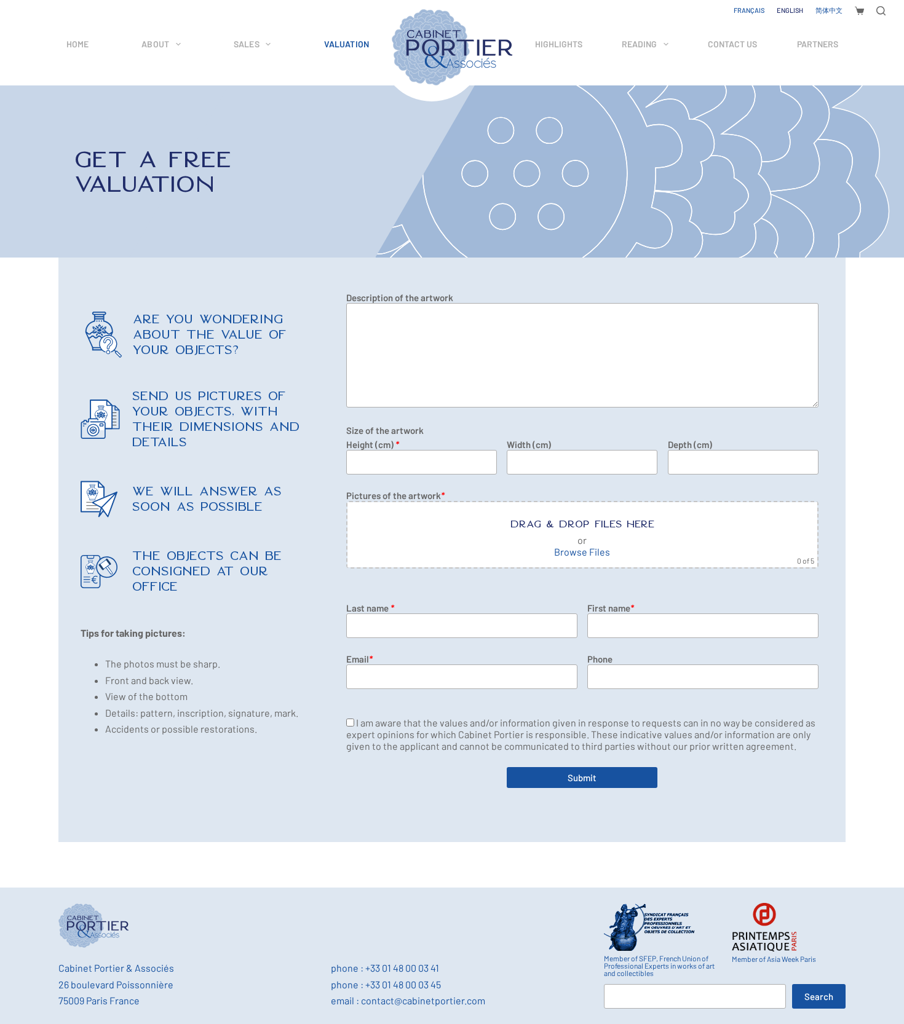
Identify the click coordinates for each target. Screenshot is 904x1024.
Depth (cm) (690, 444)
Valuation (346, 44)
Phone (600, 658)
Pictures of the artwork (395, 495)
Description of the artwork (399, 297)
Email (359, 658)
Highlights (558, 44)
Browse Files (582, 551)
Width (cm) (529, 444)
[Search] (881, 10)
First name (610, 607)
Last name (370, 607)
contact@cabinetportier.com (423, 1000)
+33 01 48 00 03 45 (403, 984)
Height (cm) (372, 444)
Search (818, 996)
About (155, 44)
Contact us (732, 44)
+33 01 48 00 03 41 (402, 968)
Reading (639, 44)
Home (77, 44)
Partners (817, 44)
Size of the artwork (385, 430)
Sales (247, 44)
